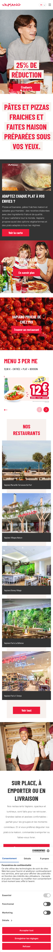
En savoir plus (26, 272)
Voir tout (27, 710)
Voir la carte (16, 233)
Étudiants (26, 87)
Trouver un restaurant (26, 330)
